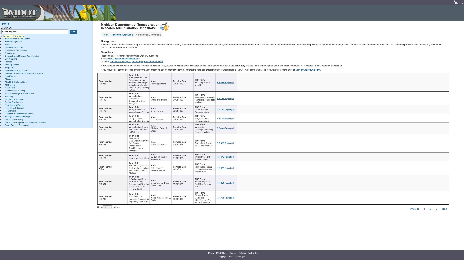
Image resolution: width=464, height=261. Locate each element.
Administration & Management (18, 38)
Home (6, 23)
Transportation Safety (14, 119)
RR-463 (102, 144)
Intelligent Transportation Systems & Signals (24, 73)
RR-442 (102, 129)
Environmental (11, 58)
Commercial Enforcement (16, 50)
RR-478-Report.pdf (225, 156)
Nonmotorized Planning (15, 90)
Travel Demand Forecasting (17, 125)
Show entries (108, 207)
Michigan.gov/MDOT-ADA (307, 69)
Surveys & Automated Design (17, 116)
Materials (9, 79)
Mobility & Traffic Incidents (16, 81)
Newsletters (10, 87)
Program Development (14, 99)
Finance (8, 61)
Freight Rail (10, 67)
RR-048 (102, 83)
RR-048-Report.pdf (225, 82)
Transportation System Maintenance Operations (25, 122)
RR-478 (102, 157)
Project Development (14, 102)
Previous (414, 208)
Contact (233, 253)
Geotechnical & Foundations (17, 70)
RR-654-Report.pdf (225, 182)
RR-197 (102, 119)
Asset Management (13, 41)
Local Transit (10, 76)
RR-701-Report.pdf (225, 197)
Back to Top (253, 253)
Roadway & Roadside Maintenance (20, 113)
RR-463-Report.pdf (225, 143)
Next (444, 208)
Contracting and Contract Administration (22, 55)
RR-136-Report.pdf (225, 98)
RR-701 (102, 198)
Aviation (8, 44)
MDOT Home (222, 253)
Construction (10, 53)
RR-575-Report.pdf (225, 168)
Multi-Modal (10, 84)
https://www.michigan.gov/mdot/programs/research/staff (136, 61)
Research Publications (13, 36)
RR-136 (102, 99)
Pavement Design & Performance (19, 93)
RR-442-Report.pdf (225, 128)
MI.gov (460, 3)
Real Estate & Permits (14, 105)
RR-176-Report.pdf (225, 109)
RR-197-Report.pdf (225, 118)
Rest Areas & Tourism (14, 107)
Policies (242, 253)
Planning (9, 96)
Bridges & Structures (14, 47)
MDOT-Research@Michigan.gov (124, 58)
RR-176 (102, 110)
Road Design (10, 110)
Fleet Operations (12, 64)
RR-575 (102, 169)
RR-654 (102, 184)
